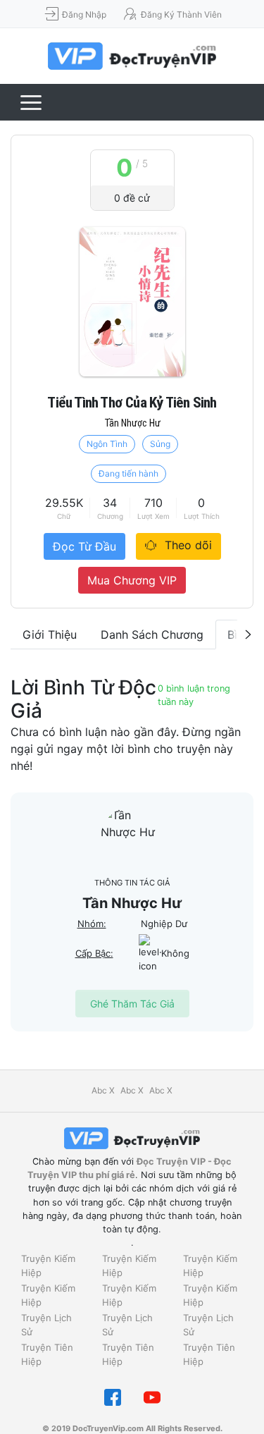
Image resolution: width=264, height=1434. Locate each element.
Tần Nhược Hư (132, 423)
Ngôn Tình (107, 444)
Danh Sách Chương (152, 634)
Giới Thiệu (50, 634)
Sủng (160, 444)
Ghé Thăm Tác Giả (132, 1004)
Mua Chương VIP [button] (132, 580)
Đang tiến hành (128, 473)
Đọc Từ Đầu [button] (84, 546)
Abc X (103, 1090)
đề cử (132, 198)
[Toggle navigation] (30, 102)
